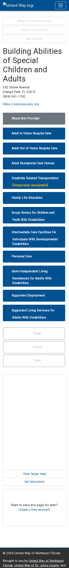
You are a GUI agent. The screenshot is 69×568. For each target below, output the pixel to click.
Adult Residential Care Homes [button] (33, 163)
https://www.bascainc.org (21, 104)
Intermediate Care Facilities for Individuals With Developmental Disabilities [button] (35, 238)
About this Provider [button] (26, 118)
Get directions (35, 481)
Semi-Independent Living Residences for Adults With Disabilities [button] (32, 277)
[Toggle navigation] (60, 5)
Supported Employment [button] (28, 295)
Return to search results (34, 21)
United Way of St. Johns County (36, 565)
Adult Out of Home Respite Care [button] (35, 148)
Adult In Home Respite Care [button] (31, 133)
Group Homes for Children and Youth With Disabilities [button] (33, 216)
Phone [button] (37, 347)
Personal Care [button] (22, 256)
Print (37, 360)
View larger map (34, 474)
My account (34, 39)
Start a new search (34, 30)
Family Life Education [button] (27, 197)
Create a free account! (34, 509)
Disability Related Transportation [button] (35, 181)
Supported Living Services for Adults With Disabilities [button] (33, 314)
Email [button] (37, 333)
